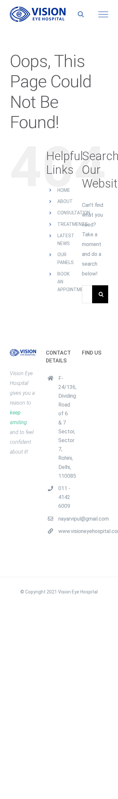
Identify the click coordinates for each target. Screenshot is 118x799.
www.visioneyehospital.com (65, 531)
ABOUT (65, 201)
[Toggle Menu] (103, 14)
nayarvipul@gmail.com (65, 519)
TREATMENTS (72, 224)
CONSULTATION (73, 212)
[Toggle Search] (81, 14)
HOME (63, 190)
